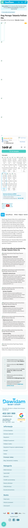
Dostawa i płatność (8, 433)
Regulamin (6, 437)
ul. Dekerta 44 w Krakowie (12, 7)
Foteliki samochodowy (9, 479)
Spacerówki (6, 473)
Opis (2, 214)
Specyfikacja (9, 214)
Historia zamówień (8, 502)
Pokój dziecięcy (7, 486)
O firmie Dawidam (8, 430)
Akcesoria (6, 476)
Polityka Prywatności (9, 440)
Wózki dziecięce (8, 469)
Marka (5, 453)
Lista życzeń (7, 505)
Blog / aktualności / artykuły (11, 460)
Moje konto (6, 499)
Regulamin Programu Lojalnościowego (13, 447)
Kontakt (6, 450)
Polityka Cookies (8, 443)
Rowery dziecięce (8, 483)
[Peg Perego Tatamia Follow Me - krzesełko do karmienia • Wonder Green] (2, 31)
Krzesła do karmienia (9, 489)
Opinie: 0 (6, 140)
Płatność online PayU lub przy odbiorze (12, 195)
